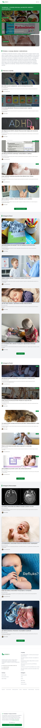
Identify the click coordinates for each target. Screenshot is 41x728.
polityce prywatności (15, 719)
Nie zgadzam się (12, 722)
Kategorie (23, 672)
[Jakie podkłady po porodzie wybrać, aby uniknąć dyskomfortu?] (20, 461)
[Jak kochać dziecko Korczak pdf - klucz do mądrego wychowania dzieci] (20, 231)
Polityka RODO (25, 689)
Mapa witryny (37, 689)
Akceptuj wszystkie (12, 724)
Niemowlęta (23, 680)
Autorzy (3, 672)
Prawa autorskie (8, 689)
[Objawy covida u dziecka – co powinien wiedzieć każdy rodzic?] (20, 266)
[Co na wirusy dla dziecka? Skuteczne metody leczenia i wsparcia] (20, 101)
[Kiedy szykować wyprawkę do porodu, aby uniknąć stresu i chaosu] (20, 169)
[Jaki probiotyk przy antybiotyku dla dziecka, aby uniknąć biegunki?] (20, 28)
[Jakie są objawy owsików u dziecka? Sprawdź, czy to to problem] (20, 192)
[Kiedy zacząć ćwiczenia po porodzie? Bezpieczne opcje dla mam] (20, 393)
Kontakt (20, 689)
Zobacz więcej (20, 353)
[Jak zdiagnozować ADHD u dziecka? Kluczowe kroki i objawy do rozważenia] (20, 124)
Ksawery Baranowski (7, 284)
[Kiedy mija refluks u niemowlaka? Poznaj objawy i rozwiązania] (20, 571)
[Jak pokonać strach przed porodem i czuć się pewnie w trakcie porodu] (20, 371)
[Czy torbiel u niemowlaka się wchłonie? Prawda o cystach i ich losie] (20, 496)
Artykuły (23, 652)
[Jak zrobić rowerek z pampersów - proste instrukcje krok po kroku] (20, 79)
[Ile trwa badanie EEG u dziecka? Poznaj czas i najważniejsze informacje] (20, 328)
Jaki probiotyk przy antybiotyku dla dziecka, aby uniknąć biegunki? (13, 31)
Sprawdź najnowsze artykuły (20, 208)
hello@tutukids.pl (5, 668)
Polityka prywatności (15, 689)
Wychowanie (23, 682)
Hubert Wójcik (6, 251)
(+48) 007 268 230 (6, 667)
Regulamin (3, 689)
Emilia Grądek (6, 309)
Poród (22, 678)
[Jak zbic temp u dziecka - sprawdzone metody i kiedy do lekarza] (20, 295)
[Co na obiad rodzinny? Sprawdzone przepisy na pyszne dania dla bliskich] (20, 16)
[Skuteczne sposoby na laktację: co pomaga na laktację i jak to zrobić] (20, 40)
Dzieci (22, 676)
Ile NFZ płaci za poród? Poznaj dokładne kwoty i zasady (30, 666)
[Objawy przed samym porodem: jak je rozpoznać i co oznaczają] (20, 439)
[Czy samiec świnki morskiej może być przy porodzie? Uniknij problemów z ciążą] (20, 416)
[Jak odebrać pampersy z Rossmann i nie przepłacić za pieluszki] (20, 615)
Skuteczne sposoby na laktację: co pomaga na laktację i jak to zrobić (18, 43)
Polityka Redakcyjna (31, 689)
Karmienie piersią (23, 684)
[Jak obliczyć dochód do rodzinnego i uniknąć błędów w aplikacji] (20, 146)
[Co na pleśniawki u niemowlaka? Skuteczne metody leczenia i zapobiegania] (20, 529)
